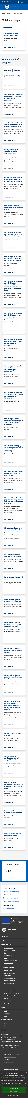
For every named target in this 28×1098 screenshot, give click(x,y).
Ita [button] (22, 2)
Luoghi (5, 1023)
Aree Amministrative (9, 950)
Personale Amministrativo (10, 960)
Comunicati (7, 1013)
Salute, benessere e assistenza (12, 1001)
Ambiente (6, 998)
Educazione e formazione (10, 991)
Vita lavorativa (7, 976)
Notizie (5, 1011)
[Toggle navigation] (3, 7)
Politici (5, 958)
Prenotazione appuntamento (11, 1054)
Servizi (9, 13)
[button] (14, 1095)
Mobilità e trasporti (9, 983)
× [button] (26, 1072)
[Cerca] (25, 7)
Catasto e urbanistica (9, 981)
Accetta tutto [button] (14, 1088)
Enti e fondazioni (8, 955)
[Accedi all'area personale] (18, 2)
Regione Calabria (6, 2)
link (6, 1085)
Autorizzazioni (7, 1003)
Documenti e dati (8, 963)
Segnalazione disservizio (10, 1057)
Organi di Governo (8, 948)
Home (3, 13)
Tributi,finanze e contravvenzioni (12, 996)
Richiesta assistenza (9, 1062)
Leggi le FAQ (7, 1059)
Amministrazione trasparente (11, 1070)
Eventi (5, 1025)
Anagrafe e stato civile (9, 971)
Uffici (5, 953)
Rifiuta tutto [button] (14, 1092)
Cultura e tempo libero (9, 973)
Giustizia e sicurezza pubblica (11, 993)
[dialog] (14, 1084)
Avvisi (5, 1016)
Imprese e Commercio (9, 978)
